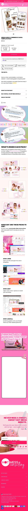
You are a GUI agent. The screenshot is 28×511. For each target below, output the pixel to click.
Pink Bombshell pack (14, 151)
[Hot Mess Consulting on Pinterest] (20, 447)
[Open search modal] (20, 4)
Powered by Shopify (5, 502)
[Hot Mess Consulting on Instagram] (18, 447)
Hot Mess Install (14, 48)
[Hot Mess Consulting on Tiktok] (23, 447)
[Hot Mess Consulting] (5, 4)
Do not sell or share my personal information (10, 501)
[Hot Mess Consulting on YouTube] (26, 447)
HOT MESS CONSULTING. (11, 498)
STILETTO (6, 500)
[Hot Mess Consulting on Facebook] (15, 447)
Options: (7, 45)
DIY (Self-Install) (5, 48)
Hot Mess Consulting (13, 496)
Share (4, 102)
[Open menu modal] (26, 4)
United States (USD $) (7, 494)
